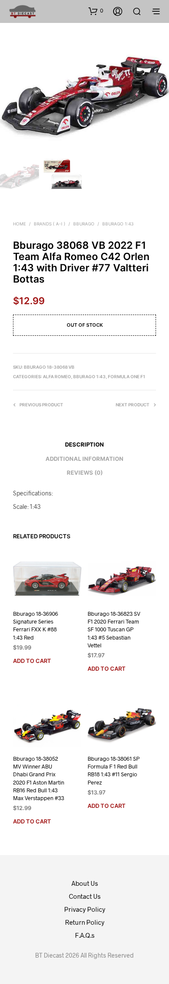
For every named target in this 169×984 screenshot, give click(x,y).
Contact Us (85, 896)
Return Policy (84, 922)
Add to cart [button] (32, 660)
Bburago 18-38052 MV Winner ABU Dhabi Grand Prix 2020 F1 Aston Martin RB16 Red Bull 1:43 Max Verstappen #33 (38, 778)
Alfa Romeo (57, 376)
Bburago (83, 223)
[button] (95, 10)
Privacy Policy (84, 909)
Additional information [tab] (85, 458)
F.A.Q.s (84, 935)
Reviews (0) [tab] (85, 472)
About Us (85, 883)
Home (19, 223)
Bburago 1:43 (117, 223)
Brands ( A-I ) (49, 223)
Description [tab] (84, 444)
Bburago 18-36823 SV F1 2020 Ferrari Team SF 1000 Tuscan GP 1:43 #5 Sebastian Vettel (114, 629)
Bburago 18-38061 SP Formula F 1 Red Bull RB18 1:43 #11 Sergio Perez (114, 770)
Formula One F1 (126, 376)
